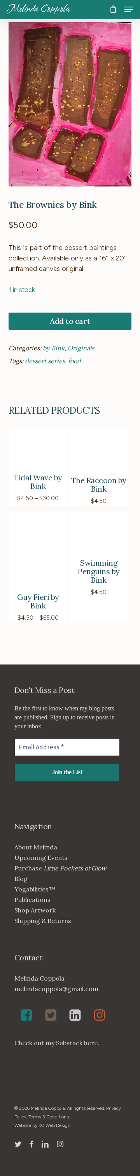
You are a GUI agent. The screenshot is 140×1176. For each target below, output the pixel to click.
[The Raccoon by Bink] (98, 450)
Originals (81, 348)
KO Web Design (54, 1125)
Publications (32, 900)
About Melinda (35, 847)
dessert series (45, 361)
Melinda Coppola (38, 9)
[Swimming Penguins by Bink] (98, 534)
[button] (128, 9)
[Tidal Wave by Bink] (38, 449)
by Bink (54, 348)
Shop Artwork (35, 910)
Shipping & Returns (42, 921)
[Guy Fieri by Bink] (38, 551)
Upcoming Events (41, 857)
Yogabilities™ (34, 889)
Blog (21, 878)
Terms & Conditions (48, 1117)
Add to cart (70, 321)
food (74, 361)
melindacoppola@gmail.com (56, 989)
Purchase (60, 868)
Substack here (77, 1043)
